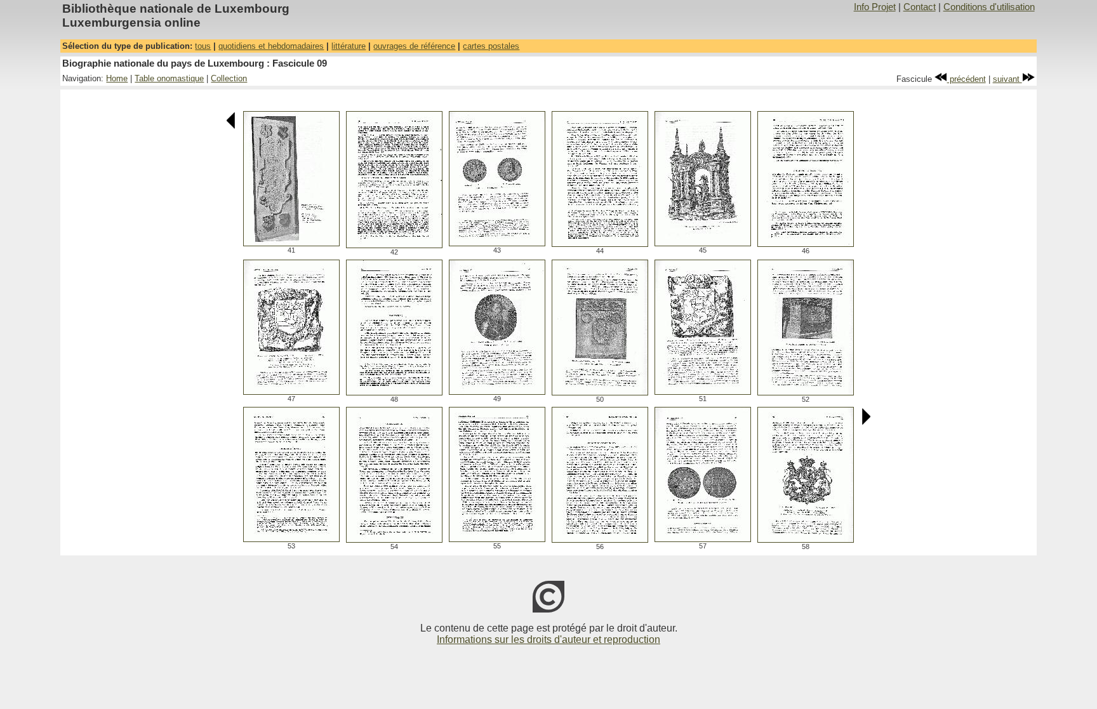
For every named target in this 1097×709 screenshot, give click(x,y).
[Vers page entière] (291, 242)
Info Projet (875, 7)
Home (117, 78)
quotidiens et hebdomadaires (271, 46)
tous (203, 46)
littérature (348, 46)
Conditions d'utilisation (989, 7)
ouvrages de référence (414, 46)
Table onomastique (169, 78)
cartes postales (491, 46)
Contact (919, 7)
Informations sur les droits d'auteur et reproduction (548, 639)
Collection (229, 78)
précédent (966, 79)
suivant (1007, 79)
